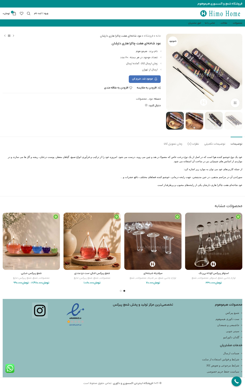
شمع (194, 278)
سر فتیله (152, 278)
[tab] (236, 142)
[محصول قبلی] (13, 36)
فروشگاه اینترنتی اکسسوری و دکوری (133, 383)
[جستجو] (28, 13)
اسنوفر (213, 278)
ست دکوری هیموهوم (227, 319)
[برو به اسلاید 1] (124, 291)
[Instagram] (40, 310)
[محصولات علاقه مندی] (21, 13)
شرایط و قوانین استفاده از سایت (220, 359)
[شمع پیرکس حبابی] (31, 241)
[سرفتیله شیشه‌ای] (153, 241)
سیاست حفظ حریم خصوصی (223, 371)
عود (151, 99)
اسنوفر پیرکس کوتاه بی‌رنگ (214, 273)
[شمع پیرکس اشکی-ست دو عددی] (92, 241)
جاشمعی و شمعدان (228, 325)
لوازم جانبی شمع (227, 278)
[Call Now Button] (236, 381)
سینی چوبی (232, 331)
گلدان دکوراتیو (231, 337)
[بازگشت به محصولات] (9, 36)
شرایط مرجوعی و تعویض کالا (222, 365)
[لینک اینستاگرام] (146, 105)
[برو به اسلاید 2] (121, 291)
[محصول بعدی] (5, 36)
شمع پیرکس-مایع (83, 278)
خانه (158, 36)
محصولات (141, 99)
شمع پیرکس (232, 313)
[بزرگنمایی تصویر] (235, 102)
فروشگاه (148, 36)
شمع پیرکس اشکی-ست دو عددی (92, 273)
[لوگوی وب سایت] (220, 13)
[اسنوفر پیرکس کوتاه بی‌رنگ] (213, 241)
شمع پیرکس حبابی (31, 273)
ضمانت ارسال (231, 353)
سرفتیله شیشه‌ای (152, 273)
